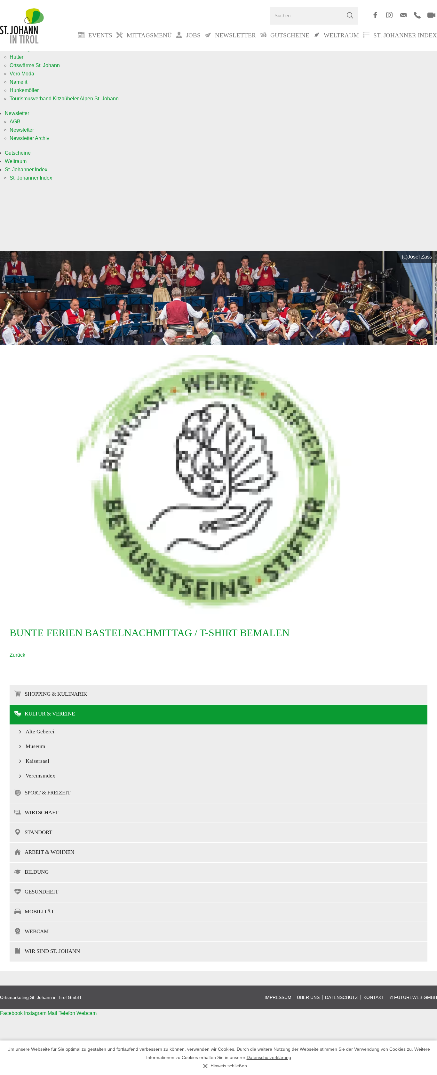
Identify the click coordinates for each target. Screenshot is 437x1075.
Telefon (67, 1013)
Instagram (36, 1013)
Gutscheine (18, 153)
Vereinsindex (40, 776)
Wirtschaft (41, 812)
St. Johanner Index (405, 35)
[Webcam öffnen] (431, 15)
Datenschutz (341, 997)
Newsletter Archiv (29, 138)
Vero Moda (22, 73)
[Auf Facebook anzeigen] (375, 15)
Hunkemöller (24, 90)
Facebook (12, 1013)
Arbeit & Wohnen (49, 852)
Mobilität (39, 912)
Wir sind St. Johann (52, 951)
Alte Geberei (40, 732)
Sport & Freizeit (47, 793)
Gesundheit (41, 892)
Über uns (308, 997)
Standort (38, 832)
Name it (18, 82)
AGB (15, 121)
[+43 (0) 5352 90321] (417, 15)
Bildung (37, 872)
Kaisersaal (37, 761)
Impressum (278, 997)
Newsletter (17, 113)
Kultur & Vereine (50, 714)
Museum (35, 746)
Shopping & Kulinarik (56, 694)
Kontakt (373, 997)
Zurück (17, 655)
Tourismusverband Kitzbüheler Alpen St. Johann (64, 98)
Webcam (37, 931)
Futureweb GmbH (415, 997)
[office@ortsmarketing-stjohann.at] (403, 15)
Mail (53, 1013)
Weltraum (16, 161)
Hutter (16, 57)
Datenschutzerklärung (269, 1057)
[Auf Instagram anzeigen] (389, 15)
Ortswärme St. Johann (35, 65)
